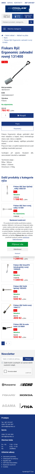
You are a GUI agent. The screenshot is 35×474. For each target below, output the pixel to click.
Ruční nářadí (9, 35)
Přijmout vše (17, 244)
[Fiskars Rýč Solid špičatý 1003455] (7, 289)
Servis (10, 3)
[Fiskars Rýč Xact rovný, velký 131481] (7, 209)
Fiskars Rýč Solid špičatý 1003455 (20, 287)
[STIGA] (26, 406)
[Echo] (26, 385)
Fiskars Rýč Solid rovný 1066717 (22, 306)
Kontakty (18, 3)
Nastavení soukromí (9, 465)
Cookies (5, 467)
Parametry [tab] (17, 129)
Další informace (17, 239)
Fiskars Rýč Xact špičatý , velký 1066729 (22, 187)
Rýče (5, 38)
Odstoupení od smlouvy (10, 458)
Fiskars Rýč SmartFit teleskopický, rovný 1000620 (21, 267)
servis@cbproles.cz (7, 436)
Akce (3, 3)
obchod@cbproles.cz (8, 426)
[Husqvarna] (8, 385)
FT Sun (31, 471)
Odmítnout (17, 249)
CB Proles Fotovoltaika (10, 462)
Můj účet (7, 16)
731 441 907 (9, 424)
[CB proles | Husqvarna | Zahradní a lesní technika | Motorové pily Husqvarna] (2, 35)
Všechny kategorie (14, 29)
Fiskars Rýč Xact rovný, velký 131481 (22, 206)
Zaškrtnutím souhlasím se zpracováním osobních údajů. (18, 364)
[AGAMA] (8, 406)
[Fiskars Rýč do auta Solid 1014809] (7, 328)
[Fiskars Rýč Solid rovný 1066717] (7, 308)
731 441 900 (9, 434)
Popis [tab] (17, 124)
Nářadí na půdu (22, 35)
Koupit (23, 115)
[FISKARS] (8, 395)
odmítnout (26, 237)
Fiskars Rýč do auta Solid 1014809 (21, 325)
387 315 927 (29, 3)
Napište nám (7, 460)
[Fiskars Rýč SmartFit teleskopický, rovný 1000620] (7, 268)
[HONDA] (26, 395)
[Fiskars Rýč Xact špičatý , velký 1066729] (7, 190)
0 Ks (17, 16)
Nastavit (17, 253)
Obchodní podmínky (9, 456)
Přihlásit (28, 359)
